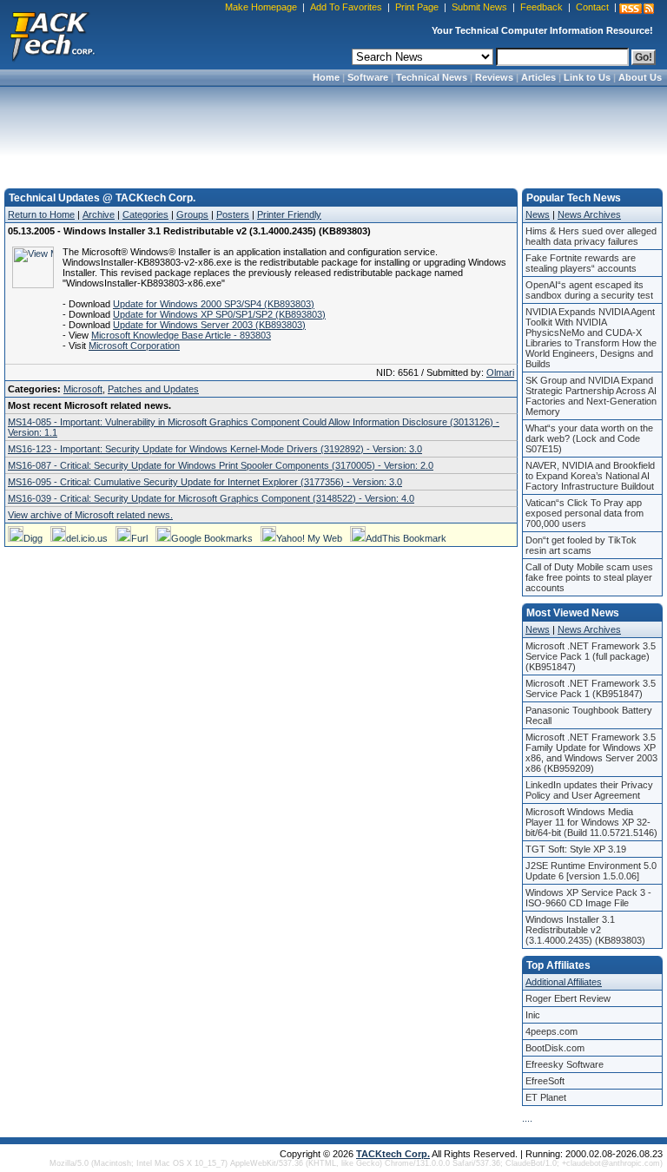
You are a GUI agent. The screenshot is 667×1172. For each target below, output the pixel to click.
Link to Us (587, 77)
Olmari (500, 372)
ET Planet (545, 1097)
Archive (99, 214)
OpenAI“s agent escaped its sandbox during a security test (589, 290)
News (537, 214)
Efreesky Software (564, 1064)
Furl (139, 538)
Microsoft (82, 389)
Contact (592, 7)
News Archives (589, 214)
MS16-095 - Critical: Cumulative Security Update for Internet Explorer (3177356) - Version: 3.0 (205, 482)
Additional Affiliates (563, 982)
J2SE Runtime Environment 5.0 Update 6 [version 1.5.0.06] (591, 870)
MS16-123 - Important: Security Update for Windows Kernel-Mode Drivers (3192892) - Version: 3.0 (215, 449)
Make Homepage (261, 7)
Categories (145, 214)
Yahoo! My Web (309, 538)
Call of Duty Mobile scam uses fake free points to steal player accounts (589, 577)
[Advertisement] (333, 132)
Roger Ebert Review (568, 998)
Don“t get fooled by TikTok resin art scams (581, 545)
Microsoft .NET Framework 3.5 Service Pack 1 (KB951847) (590, 688)
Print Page (417, 7)
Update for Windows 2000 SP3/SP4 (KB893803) (213, 304)
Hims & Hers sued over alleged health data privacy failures (591, 236)
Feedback (541, 7)
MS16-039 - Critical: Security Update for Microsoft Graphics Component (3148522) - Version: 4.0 (211, 498)
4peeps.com (551, 1031)
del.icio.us (87, 538)
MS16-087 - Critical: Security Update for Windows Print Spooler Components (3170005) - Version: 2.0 (220, 465)
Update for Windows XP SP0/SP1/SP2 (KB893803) (219, 314)
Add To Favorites (346, 7)
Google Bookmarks (212, 538)
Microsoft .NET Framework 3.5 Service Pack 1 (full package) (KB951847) (590, 656)
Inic (532, 1015)
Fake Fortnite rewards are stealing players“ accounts (581, 263)
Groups (192, 214)
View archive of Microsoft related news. (90, 515)
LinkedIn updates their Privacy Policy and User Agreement (589, 790)
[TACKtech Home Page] (52, 34)
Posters (232, 214)
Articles (538, 77)
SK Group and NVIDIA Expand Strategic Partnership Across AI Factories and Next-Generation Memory (591, 396)
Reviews (494, 77)
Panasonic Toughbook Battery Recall (588, 715)
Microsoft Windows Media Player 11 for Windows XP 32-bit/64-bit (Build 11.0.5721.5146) (591, 822)
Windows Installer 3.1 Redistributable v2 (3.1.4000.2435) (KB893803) (585, 929)
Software (367, 77)
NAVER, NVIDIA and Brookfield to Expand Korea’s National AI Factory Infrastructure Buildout (590, 475)
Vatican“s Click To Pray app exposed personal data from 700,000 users (584, 513)
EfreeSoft (545, 1081)
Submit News (479, 7)
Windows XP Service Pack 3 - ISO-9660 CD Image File (588, 897)
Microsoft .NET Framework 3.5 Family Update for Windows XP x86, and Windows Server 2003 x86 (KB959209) (591, 753)
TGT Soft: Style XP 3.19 (575, 849)
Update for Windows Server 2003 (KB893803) (209, 324)
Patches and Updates (153, 389)
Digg (33, 538)
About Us (640, 77)
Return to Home (41, 214)
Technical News (431, 77)
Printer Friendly (289, 214)
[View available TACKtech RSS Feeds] (636, 9)
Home (326, 77)
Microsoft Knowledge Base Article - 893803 (181, 335)
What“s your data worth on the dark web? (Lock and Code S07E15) (589, 438)
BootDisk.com (554, 1048)
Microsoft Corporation (134, 345)
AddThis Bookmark (406, 538)
